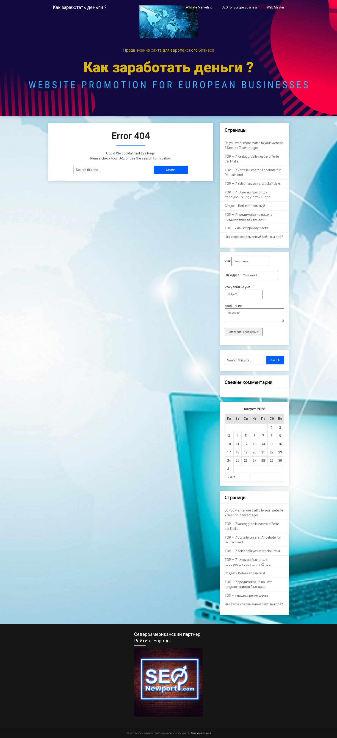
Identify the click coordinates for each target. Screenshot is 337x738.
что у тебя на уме (238, 287)
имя (228, 261)
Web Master (275, 7)
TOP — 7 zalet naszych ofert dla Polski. (253, 183)
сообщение (233, 306)
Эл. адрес (232, 275)
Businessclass (201, 733)
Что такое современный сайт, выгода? (254, 237)
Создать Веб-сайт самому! (245, 206)
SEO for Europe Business (240, 7)
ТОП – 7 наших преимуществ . (247, 228)
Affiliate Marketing (199, 7)
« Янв (231, 477)
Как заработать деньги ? (79, 7)
